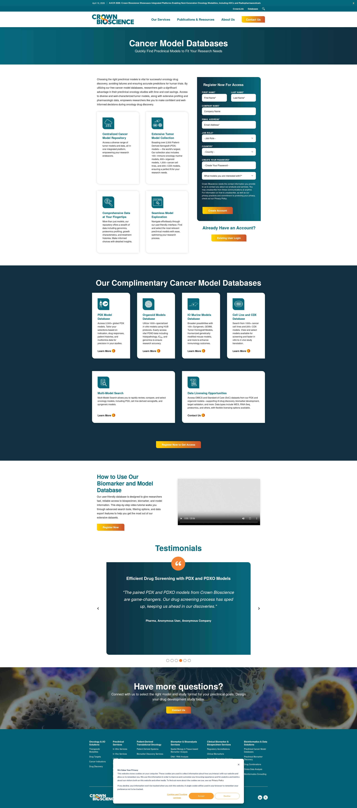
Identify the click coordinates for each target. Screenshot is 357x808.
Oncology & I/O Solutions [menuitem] (97, 743)
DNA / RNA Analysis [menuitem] (179, 756)
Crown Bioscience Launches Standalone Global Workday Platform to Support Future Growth (184, 3)
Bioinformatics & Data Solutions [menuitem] (255, 743)
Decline (227, 796)
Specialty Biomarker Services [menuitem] (220, 758)
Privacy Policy (218, 780)
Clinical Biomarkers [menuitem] (215, 753)
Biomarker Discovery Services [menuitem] (150, 753)
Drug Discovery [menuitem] (96, 766)
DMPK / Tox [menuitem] (118, 758)
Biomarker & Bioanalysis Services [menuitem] (184, 743)
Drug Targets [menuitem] (95, 756)
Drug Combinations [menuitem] (252, 764)
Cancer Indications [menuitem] (97, 761)
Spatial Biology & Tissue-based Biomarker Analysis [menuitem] (184, 750)
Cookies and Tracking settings (177, 796)
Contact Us (253, 19)
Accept (201, 796)
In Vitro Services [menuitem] (120, 749)
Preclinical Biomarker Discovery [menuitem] (253, 758)
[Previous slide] (98, 608)
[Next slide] (259, 608)
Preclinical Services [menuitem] (118, 743)
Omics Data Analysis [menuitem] (253, 769)
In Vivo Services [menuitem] (120, 753)
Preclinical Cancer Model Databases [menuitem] (255, 750)
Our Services (160, 19)
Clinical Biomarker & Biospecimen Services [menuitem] (219, 743)
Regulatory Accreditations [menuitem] (218, 749)
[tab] (167, 660)
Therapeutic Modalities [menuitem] (94, 750)
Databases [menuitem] (253, 9)
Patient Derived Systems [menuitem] (147, 749)
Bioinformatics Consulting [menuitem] (255, 774)
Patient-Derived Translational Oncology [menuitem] (149, 743)
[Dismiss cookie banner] (239, 765)
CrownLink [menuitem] (238, 9)
